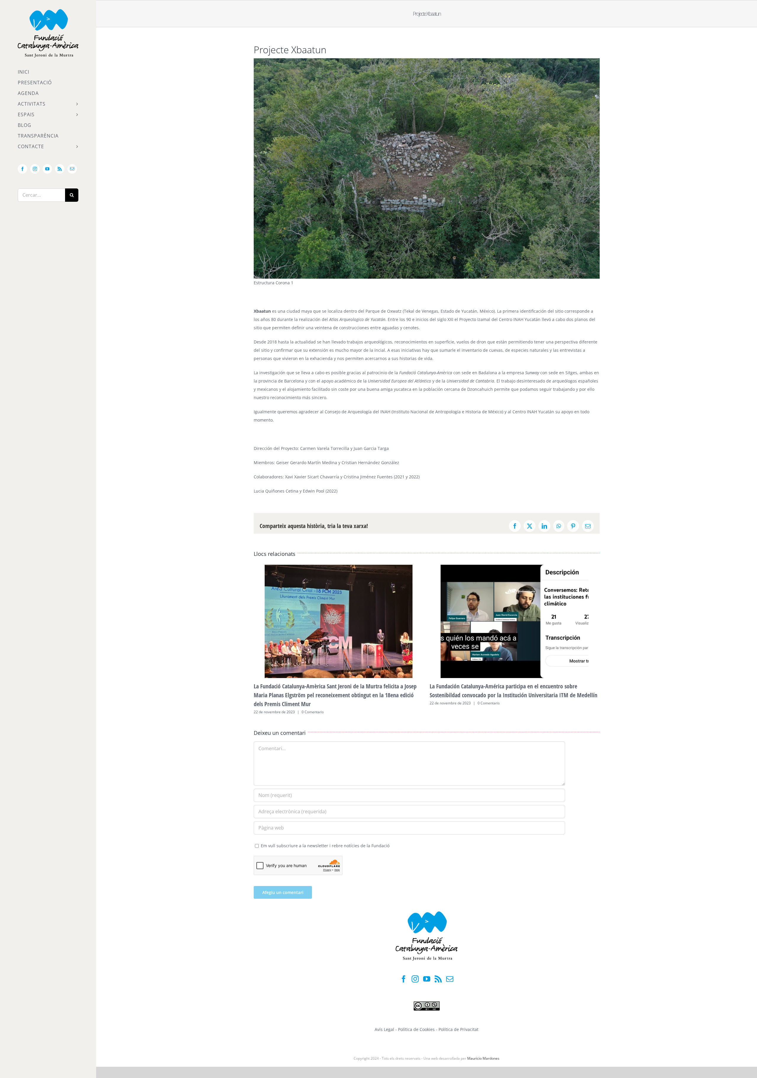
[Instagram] (415, 978)
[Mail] (449, 978)
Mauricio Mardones (483, 1058)
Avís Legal (384, 1029)
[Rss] (438, 978)
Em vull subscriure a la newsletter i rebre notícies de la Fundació (324, 845)
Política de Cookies (417, 1029)
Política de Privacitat (458, 1029)
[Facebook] (403, 978)
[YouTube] (426, 978)
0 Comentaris (313, 711)
